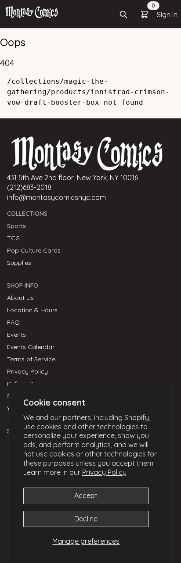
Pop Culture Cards (34, 250)
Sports (16, 226)
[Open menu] (31, 12)
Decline (86, 518)
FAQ (13, 322)
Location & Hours (32, 310)
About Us (20, 298)
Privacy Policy (104, 472)
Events (16, 335)
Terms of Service (31, 359)
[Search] (123, 14)
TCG (13, 238)
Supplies (19, 263)
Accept (86, 495)
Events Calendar (30, 347)
